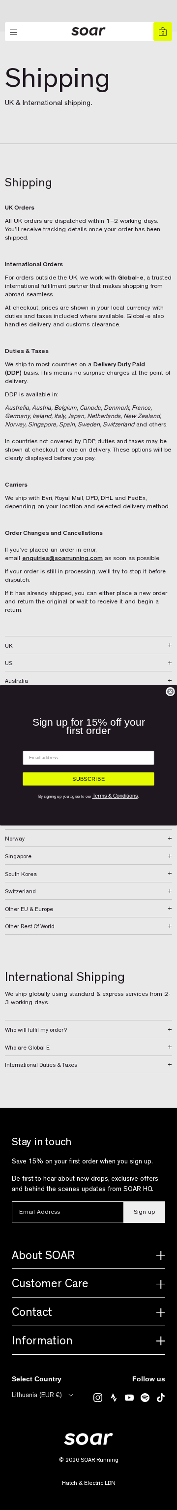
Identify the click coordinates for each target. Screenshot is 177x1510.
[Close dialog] (170, 691)
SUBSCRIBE (88, 779)
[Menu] (14, 32)
